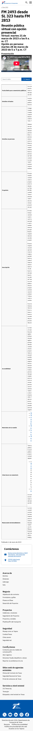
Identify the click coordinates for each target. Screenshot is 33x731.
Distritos (5, 576)
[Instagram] (21, 715)
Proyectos (7, 610)
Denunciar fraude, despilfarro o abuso (15, 658)
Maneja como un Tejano (10, 631)
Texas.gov (6, 691)
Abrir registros (7, 655)
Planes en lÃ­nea (8, 600)
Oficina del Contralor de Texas (12, 673)
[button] (26, 2)
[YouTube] (10, 715)
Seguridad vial (7, 640)
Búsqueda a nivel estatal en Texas (14, 694)
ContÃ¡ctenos (9, 647)
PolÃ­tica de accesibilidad (19, 724)
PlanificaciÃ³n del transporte (12, 622)
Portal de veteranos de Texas (12, 679)
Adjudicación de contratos (11, 594)
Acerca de (7, 573)
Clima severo (7, 637)
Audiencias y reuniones (10, 613)
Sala (4, 585)
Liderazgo (6, 582)
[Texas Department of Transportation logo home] (9, 2)
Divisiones (6, 579)
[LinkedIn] (16, 715)
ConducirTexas (7, 634)
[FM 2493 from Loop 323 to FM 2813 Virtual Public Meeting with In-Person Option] (16, 63)
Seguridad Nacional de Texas (12, 676)
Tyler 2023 (5, 7)
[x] (5, 715)
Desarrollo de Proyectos (10, 603)
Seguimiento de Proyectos (11, 616)
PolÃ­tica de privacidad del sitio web (15, 726)
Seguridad (7, 628)
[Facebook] (27, 715)
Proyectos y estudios (9, 619)
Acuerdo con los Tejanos (16, 729)
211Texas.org (7, 688)
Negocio (6, 591)
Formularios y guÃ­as (9, 597)
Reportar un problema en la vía (13, 661)
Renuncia (7, 724)
